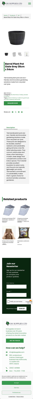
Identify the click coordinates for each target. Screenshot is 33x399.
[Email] (22, 112)
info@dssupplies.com (16, 352)
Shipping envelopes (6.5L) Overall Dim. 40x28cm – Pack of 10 (23, 220)
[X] (15, 112)
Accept (16, 383)
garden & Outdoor (12, 98)
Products (12, 15)
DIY (19, 15)
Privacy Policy (20, 396)
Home (6, 15)
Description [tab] (11, 128)
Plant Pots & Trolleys (18, 94)
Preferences (16, 392)
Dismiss (16, 388)
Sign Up (22, 309)
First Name (10, 283)
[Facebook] (12, 112)
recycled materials (9, 99)
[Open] (29, 3)
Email (8, 291)
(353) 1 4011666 (14, 368)
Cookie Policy (12, 396)
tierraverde (17, 99)
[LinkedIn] (18, 112)
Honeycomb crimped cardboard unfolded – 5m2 (8, 242)
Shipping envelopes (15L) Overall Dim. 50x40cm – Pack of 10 (8, 220)
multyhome (20, 98)
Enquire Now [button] (13, 103)
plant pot (26, 98)
